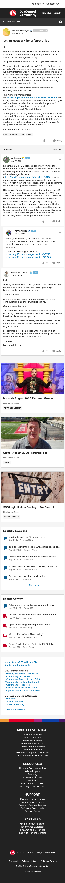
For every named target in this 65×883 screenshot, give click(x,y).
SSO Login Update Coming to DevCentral (28, 507)
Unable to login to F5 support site (27, 537)
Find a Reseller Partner (32, 823)
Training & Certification (32, 786)
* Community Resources (17, 684)
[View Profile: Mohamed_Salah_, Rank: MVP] (6, 274)
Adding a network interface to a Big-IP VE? (31, 605)
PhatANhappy (20, 231)
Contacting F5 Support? (17, 665)
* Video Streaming (14, 704)
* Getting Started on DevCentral (21, 673)
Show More (34, 585)
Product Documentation (32, 768)
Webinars (32, 780)
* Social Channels (14, 701)
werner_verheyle (20, 30)
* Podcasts (10, 698)
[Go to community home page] (23, 13)
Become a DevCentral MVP (32, 755)
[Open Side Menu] (4, 13)
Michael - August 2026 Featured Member (28, 398)
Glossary (32, 774)
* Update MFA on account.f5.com (22, 690)
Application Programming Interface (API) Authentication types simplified (30, 624)
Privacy (34, 861)
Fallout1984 (29, 608)
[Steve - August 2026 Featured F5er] (32, 433)
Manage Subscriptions (32, 799)
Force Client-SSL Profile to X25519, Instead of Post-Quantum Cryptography (33, 566)
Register (46, 12)
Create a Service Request (32, 805)
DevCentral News (11, 403)
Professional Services (32, 802)
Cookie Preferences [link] (32, 871)
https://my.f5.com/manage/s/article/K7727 (28, 254)
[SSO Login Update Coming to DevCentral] (32, 487)
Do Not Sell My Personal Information (32, 866)
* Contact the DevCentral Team (21, 687)
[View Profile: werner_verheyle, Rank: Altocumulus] (6, 32)
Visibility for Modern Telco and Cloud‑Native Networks (32, 614)
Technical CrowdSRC (32, 743)
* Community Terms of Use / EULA (23, 679)
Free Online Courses (32, 783)
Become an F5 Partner (32, 830)
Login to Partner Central (32, 833)
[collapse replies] (32, 155)
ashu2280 (28, 540)
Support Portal (33, 811)
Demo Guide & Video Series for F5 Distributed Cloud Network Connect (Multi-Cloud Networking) (35, 644)
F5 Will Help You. (22, 662)
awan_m (27, 579)
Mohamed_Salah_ (20, 272)
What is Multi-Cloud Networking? (26, 634)
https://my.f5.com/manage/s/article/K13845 (27, 177)
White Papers (32, 771)
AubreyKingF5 (30, 637)
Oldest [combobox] (56, 149)
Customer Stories (32, 777)
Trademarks (14, 861)
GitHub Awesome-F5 (16, 709)
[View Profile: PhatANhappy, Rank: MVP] (9, 232)
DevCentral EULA (32, 749)
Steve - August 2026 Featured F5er (25, 453)
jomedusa (28, 560)
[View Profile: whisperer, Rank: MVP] (6, 159)
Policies (25, 861)
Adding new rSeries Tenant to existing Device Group (32, 556)
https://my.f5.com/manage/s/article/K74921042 (32, 97)
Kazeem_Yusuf (30, 550)
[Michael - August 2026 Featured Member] (32, 378)
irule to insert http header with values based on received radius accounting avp (34, 546)
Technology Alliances (32, 826)
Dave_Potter (28, 647)
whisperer (16, 158)
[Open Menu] (60, 22)
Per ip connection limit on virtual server (29, 576)
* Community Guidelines (17, 676)
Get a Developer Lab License (32, 752)
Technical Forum (13, 22)
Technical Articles (32, 740)
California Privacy (49, 861)
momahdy (27, 618)
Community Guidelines (32, 746)
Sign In (57, 12)
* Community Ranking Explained (22, 682)
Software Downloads (32, 808)
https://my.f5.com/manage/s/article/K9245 (28, 257)
